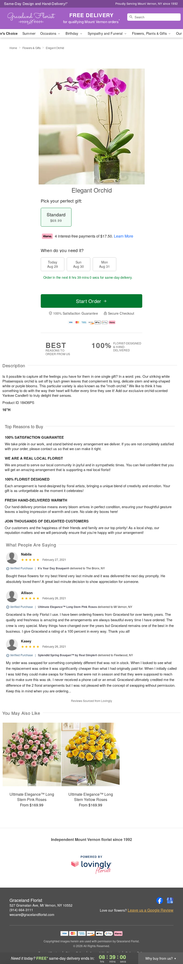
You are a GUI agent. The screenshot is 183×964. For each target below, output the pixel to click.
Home (13, 48)
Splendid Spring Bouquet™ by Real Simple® (67, 655)
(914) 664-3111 (21, 909)
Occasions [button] (48, 33)
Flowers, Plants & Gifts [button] (150, 33)
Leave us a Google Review (150, 910)
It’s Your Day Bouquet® (53, 568)
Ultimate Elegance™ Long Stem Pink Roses (67, 607)
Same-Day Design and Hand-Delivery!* (36, 3)
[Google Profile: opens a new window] (170, 900)
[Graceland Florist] (31, 18)
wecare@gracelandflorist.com (32, 914)
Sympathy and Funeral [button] (106, 33)
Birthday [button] (72, 33)
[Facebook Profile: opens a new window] (159, 900)
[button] (170, 944)
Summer (29, 33)
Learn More (123, 236)
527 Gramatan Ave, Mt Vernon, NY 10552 (41, 905)
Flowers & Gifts (31, 48)
